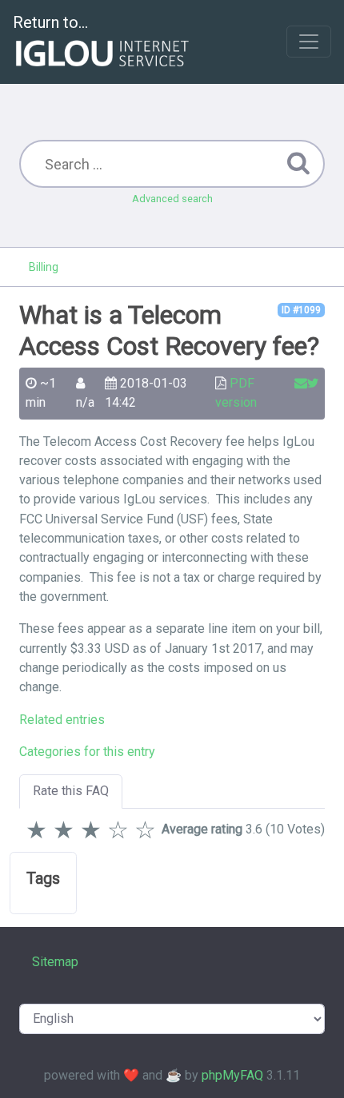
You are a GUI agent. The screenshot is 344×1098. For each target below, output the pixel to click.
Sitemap (55, 961)
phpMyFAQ (232, 1075)
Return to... (50, 22)
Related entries (62, 719)
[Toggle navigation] (308, 42)
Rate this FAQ (71, 790)
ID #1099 (301, 310)
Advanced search (172, 199)
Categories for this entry (87, 751)
